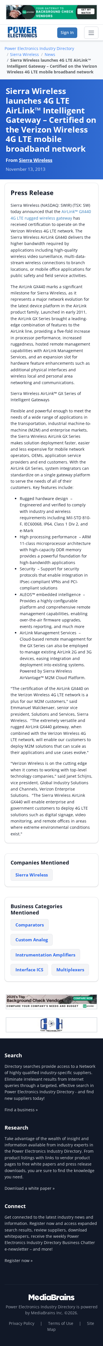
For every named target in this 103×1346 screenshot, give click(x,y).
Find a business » (21, 1109)
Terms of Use (60, 1323)
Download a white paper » (30, 1188)
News (50, 54)
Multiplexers (70, 969)
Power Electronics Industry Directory (39, 48)
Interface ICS (29, 969)
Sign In (67, 32)
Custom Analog (31, 939)
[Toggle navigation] (91, 33)
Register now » (19, 1260)
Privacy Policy (21, 1323)
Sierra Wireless (24, 54)
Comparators (29, 925)
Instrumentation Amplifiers (45, 955)
